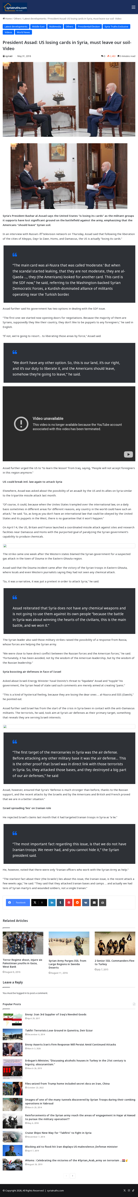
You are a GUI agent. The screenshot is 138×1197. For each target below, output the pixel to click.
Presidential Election (89, 26)
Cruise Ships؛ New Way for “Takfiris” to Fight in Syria (58, 1132)
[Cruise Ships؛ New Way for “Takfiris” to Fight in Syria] (12, 1137)
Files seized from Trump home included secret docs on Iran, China (67, 1083)
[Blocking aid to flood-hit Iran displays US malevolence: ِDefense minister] (12, 1150)
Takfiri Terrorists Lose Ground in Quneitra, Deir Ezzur (59, 1030)
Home (8, 18)
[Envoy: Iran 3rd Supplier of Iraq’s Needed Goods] (12, 1019)
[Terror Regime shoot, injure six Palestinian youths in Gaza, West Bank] (23, 943)
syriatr (9, 56)
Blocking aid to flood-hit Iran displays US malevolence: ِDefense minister (71, 1146)
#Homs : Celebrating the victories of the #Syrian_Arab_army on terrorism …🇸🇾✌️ (76, 1160)
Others (17, 18)
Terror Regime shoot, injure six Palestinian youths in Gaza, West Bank (22, 963)
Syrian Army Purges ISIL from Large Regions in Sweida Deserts (67, 964)
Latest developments (34, 18)
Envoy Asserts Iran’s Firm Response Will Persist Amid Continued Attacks (70, 1044)
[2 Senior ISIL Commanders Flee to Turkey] (115, 943)
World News (23, 32)
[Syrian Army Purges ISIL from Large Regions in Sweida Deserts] (69, 943)
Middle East (38, 26)
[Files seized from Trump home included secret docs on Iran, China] (12, 1088)
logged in (22, 993)
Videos (8, 32)
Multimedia (55, 26)
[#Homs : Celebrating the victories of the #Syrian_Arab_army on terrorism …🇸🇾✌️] (12, 1165)
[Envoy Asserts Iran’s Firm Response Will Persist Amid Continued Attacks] (12, 1049)
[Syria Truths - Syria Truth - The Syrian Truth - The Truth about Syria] (15, 7)
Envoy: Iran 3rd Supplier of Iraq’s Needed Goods (55, 1014)
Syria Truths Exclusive (116, 26)
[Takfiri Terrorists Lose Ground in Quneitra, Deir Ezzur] (12, 1034)
